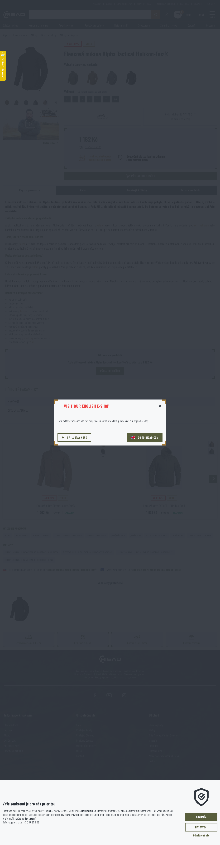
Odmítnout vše (201, 835)
